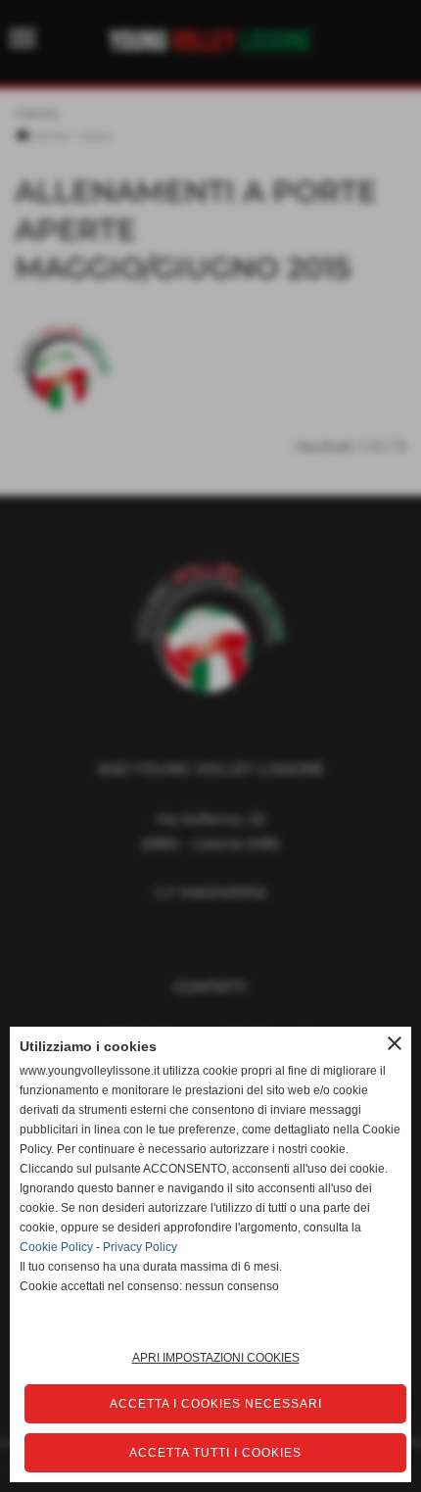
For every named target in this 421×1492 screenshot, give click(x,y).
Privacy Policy (140, 1247)
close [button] (394, 1043)
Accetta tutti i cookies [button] (215, 1453)
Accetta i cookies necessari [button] (216, 1404)
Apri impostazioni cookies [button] (216, 1358)
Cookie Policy (56, 1247)
